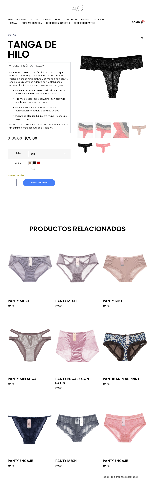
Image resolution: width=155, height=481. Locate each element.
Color (18, 163)
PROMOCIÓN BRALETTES (58, 22)
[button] (142, 38)
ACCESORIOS (100, 19)
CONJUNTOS (70, 19)
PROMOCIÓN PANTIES (84, 22)
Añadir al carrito (39, 182)
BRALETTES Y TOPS (17, 19)
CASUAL (13, 22)
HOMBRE (47, 19)
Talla (18, 153)
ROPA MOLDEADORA (32, 22)
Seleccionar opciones (19, 311)
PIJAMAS (85, 19)
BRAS (57, 19)
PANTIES (34, 19)
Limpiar (33, 169)
